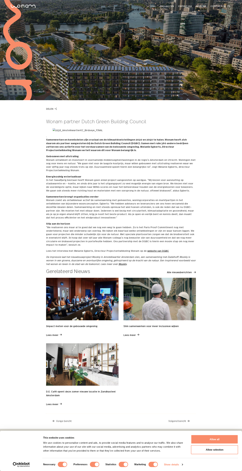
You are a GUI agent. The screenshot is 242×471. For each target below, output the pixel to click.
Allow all (214, 439)
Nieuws (201, 6)
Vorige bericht (64, 421)
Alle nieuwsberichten (179, 272)
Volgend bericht (177, 421)
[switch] (94, 464)
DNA (153, 6)
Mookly (123, 264)
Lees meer (52, 335)
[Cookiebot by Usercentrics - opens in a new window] (21, 464)
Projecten (167, 6)
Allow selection (214, 449)
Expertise (185, 6)
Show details (171, 464)
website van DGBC (158, 250)
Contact (217, 6)
